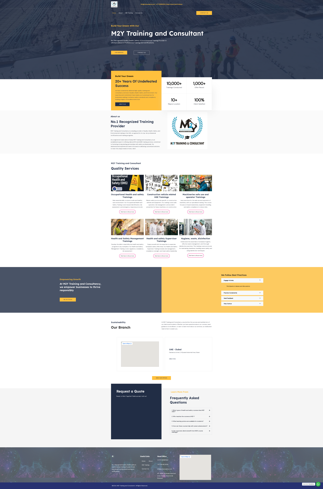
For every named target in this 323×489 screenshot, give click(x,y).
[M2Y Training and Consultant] (114, 4)
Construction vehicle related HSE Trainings (161, 195)
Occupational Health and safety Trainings (127, 195)
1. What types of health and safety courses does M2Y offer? (188, 411)
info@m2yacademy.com (164, 469)
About (121, 13)
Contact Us (138, 13)
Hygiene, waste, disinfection (195, 238)
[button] (204, 13)
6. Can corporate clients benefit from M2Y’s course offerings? (187, 431)
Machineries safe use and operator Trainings (196, 195)
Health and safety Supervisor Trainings (161, 239)
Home (114, 13)
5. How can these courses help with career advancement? (189, 426)
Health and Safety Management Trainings (127, 239)
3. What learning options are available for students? (187, 421)
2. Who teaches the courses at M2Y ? (183, 416)
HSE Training (129, 13)
